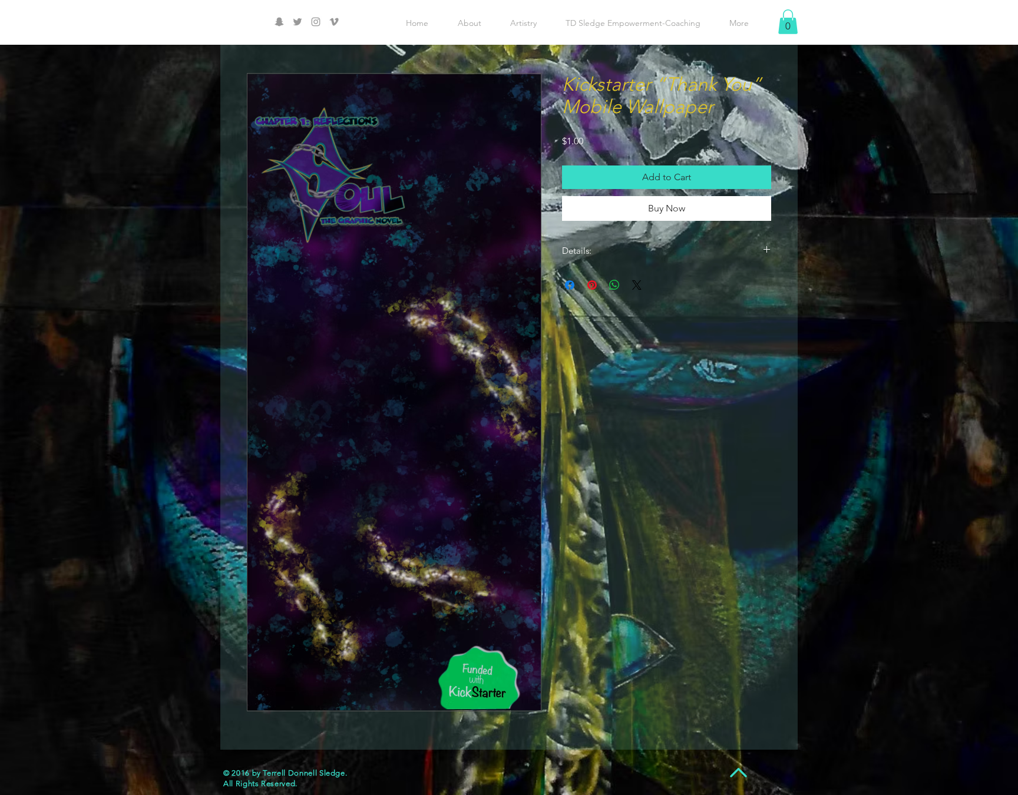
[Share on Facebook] (570, 285)
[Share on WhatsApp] (614, 285)
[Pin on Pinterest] (592, 285)
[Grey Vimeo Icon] (334, 22)
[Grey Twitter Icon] (297, 22)
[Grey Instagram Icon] (316, 22)
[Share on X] (637, 285)
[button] (788, 21)
